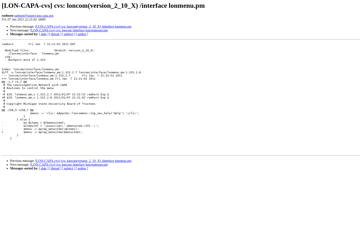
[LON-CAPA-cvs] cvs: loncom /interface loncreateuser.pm (69, 30)
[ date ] (43, 34)
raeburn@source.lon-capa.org (33, 15)
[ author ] (82, 34)
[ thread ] (55, 34)
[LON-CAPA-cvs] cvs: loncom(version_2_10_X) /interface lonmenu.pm (83, 26)
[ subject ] (68, 34)
